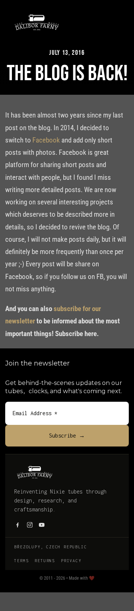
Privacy (71, 560)
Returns (45, 560)
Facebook (46, 140)
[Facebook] (17, 524)
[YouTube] (41, 524)
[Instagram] (29, 524)
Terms (21, 560)
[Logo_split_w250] (36, 14)
